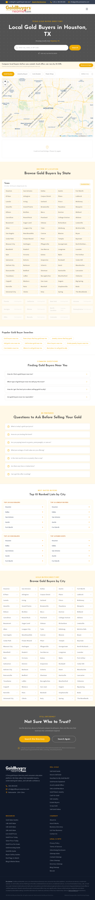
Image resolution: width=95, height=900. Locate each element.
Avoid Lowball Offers (57, 785)
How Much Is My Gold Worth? (59, 778)
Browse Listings (86, 65)
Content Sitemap (56, 857)
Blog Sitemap (54, 867)
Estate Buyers (55, 802)
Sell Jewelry (54, 799)
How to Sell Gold (55, 775)
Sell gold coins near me (12, 343)
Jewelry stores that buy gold (62, 338)
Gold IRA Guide (11, 851)
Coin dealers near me (11, 348)
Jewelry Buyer (22, 74)
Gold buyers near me (11, 338)
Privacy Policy (54, 843)
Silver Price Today (12, 841)
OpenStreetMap (73, 136)
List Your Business (56, 830)
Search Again (64, 739)
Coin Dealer (36, 74)
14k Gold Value (11, 823)
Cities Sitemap (55, 860)
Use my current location (49, 53)
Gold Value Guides (12, 820)
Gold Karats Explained (57, 782)
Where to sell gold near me (32, 348)
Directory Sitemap (56, 864)
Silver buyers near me (54, 343)
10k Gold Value (11, 827)
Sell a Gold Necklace (57, 788)
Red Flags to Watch (12, 858)
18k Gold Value (11, 830)
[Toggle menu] (87, 9)
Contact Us (53, 834)
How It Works (54, 823)
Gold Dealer (8, 74)
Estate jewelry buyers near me (77, 343)
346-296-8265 (12, 786)
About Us (53, 820)
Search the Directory (39, 2)
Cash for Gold (54, 795)
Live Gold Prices (11, 834)
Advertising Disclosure (57, 850)
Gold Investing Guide (13, 848)
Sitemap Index (55, 853)
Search (75, 47)
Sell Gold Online (55, 809)
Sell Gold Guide (55, 771)
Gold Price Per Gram (13, 844)
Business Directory (56, 827)
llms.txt (52, 871)
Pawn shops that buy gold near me (35, 338)
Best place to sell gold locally (57, 348)
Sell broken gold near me (33, 343)
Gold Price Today (12, 837)
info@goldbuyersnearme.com (79, 2)
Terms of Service (56, 847)
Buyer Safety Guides (13, 854)
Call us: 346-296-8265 (59, 2)
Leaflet (63, 136)
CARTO (90, 136)
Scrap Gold (53, 806)
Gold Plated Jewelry (57, 792)
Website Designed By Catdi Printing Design (77, 895)
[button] (5, 81)
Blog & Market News (13, 861)
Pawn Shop (50, 74)
